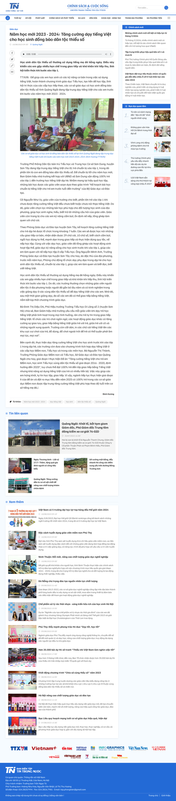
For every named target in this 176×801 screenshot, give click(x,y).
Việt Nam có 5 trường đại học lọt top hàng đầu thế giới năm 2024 (73, 509)
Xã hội (28, 18)
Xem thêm (16, 501)
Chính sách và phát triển (61, 18)
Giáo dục (14, 29)
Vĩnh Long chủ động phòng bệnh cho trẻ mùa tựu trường (140, 145)
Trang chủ (153, 795)
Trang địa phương (134, 18)
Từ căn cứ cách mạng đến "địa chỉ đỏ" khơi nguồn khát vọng (141, 114)
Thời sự (17, 18)
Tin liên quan (18, 413)
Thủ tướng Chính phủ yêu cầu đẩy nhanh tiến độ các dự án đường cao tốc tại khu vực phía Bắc (141, 164)
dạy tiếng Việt (55, 401)
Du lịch (81, 18)
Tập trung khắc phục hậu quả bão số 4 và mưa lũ (144, 53)
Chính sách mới (136, 27)
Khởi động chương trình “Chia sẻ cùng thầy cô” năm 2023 (69, 672)
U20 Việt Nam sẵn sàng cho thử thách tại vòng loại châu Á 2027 (141, 180)
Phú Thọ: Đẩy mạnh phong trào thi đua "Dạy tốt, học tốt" (69, 626)
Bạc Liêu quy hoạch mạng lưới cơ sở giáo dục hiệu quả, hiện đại (72, 718)
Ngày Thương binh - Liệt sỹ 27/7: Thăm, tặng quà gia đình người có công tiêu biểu (46, 464)
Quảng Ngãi (37, 44)
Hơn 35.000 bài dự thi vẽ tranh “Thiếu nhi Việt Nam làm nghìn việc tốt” (76, 649)
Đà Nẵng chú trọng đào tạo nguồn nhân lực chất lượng (67, 581)
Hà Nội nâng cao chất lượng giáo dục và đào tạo (64, 695)
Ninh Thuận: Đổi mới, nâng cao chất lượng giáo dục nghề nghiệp (73, 556)
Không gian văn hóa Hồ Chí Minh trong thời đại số (141, 130)
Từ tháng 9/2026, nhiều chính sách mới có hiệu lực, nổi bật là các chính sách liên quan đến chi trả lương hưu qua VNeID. (145, 43)
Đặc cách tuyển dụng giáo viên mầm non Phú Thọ (65, 532)
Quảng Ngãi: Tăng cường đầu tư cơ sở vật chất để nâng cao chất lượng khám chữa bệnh (46, 484)
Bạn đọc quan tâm (137, 106)
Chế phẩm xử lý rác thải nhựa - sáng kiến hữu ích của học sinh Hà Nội (76, 603)
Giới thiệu (165, 795)
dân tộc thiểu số (84, 401)
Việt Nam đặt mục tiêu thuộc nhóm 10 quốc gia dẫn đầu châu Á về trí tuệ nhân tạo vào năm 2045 (145, 76)
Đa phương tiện (154, 18)
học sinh (69, 401)
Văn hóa (93, 18)
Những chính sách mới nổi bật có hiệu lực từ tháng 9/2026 (146, 34)
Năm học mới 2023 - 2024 (34, 401)
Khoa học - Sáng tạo (111, 18)
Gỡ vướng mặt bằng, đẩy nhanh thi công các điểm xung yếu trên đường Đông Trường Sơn (102, 464)
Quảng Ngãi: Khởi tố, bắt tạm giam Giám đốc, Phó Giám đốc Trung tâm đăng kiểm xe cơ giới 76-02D (85, 427)
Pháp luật (40, 18)
